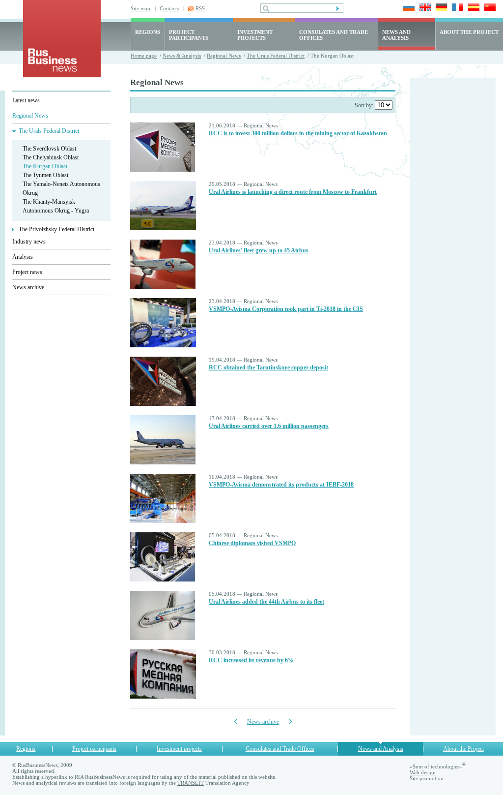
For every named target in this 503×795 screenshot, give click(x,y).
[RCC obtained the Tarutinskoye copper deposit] (163, 403)
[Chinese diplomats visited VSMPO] (162, 579)
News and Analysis (380, 748)
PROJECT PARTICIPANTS (188, 35)
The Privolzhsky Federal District (56, 229)
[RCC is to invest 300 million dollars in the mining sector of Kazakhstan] (162, 169)
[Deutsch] (440, 8)
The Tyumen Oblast (45, 175)
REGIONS (147, 32)
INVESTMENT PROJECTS (255, 35)
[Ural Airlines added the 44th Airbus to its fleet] (162, 638)
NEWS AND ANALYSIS (396, 35)
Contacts (169, 8)
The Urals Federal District (276, 56)
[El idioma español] (472, 8)
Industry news (29, 241)
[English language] (424, 8)
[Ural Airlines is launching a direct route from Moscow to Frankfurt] (163, 228)
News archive (28, 287)
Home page (144, 56)
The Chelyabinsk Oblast (51, 157)
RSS (200, 8)
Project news (27, 272)
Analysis (22, 256)
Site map (140, 8)
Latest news (26, 100)
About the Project (463, 748)
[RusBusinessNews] (62, 75)
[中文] (488, 8)
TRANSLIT (190, 783)
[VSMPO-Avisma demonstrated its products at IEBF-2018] (163, 521)
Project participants (94, 748)
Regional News (224, 56)
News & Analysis (182, 56)
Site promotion (427, 778)
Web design (423, 772)
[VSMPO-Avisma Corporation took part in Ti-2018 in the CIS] (163, 345)
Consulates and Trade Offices (280, 748)
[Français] (456, 8)
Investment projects (179, 748)
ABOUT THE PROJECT (469, 32)
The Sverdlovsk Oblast (49, 148)
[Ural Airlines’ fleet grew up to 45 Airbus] (163, 286)
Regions (25, 748)
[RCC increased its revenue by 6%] (163, 696)
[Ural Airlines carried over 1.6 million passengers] (163, 462)
